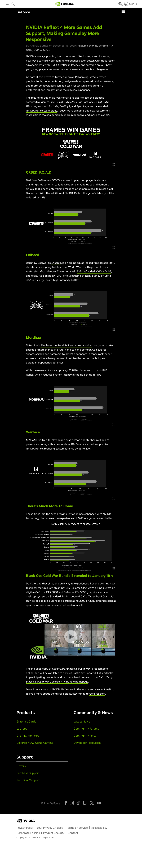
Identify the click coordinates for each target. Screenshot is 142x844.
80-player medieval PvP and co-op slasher (66, 345)
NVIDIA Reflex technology (41, 110)
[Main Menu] (7, 4)
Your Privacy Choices (50, 827)
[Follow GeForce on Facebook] (66, 803)
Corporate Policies (28, 833)
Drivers (21, 766)
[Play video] (70, 636)
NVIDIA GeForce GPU (74, 587)
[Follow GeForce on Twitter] (92, 803)
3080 (55, 592)
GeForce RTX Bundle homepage (68, 681)
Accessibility (99, 827)
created (101, 77)
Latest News (82, 721)
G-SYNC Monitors (27, 735)
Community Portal (85, 735)
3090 (83, 592)
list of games (76, 514)
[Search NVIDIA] (13, 3)
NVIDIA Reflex (42, 50)
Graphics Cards (26, 721)
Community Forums (86, 728)
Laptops (21, 728)
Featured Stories (87, 45)
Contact (73, 833)
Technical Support (28, 780)
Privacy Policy (24, 827)
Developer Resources (87, 742)
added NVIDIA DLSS (99, 271)
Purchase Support (27, 773)
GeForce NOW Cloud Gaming (35, 742)
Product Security (53, 833)
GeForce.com (97, 693)
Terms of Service (77, 827)
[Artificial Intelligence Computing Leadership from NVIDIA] (64, 4)
